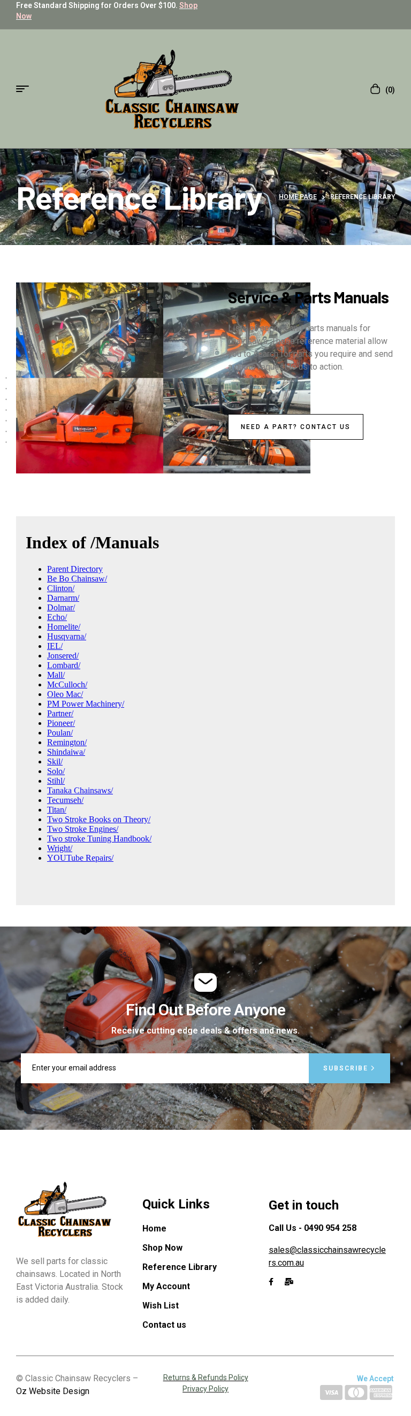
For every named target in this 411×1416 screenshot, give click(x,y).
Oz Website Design (52, 1391)
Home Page (298, 197)
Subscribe (347, 1068)
